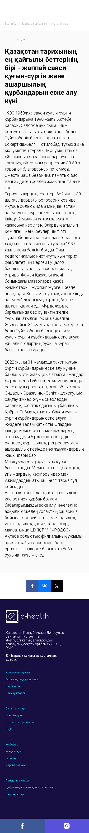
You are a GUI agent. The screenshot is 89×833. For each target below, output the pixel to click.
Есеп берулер (15, 715)
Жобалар (12, 744)
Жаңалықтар (60, 23)
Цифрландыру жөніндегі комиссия (29, 787)
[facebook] (22, 826)
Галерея (11, 758)
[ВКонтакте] (44, 586)
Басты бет (11, 23)
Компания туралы (18, 672)
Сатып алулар (15, 708)
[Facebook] (32, 586)
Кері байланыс (16, 765)
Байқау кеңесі (15, 693)
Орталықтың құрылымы (22, 679)
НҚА (8, 729)
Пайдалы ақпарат (18, 780)
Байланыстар (15, 794)
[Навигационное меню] (81, 8)
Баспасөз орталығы (34, 23)
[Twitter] (57, 586)
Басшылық (13, 686)
